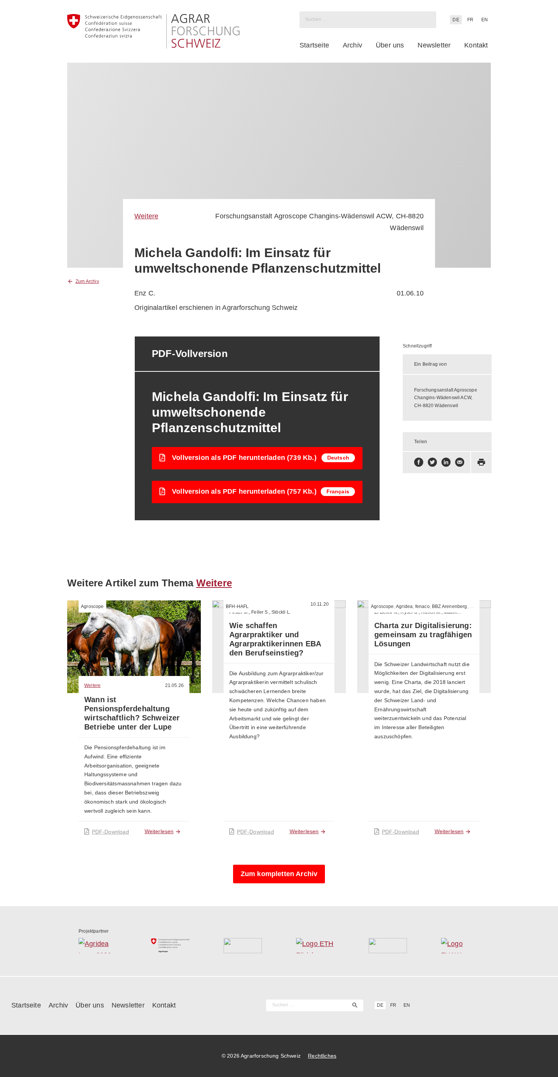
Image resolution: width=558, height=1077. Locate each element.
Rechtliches (322, 1056)
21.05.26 (174, 685)
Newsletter (434, 45)
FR (470, 19)
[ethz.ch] (315, 945)
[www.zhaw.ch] (460, 945)
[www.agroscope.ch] (170, 945)
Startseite (314, 45)
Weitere (146, 216)
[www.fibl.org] (388, 945)
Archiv (352, 45)
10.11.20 (320, 604)
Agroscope (92, 606)
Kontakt (476, 45)
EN (484, 19)
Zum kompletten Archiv (279, 874)
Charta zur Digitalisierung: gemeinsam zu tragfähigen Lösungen (423, 634)
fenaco (422, 606)
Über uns (390, 45)
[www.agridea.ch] (98, 945)
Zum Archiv (87, 281)
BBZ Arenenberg (449, 606)
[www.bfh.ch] (243, 945)
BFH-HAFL (237, 606)
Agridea (404, 606)
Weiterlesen (159, 831)
